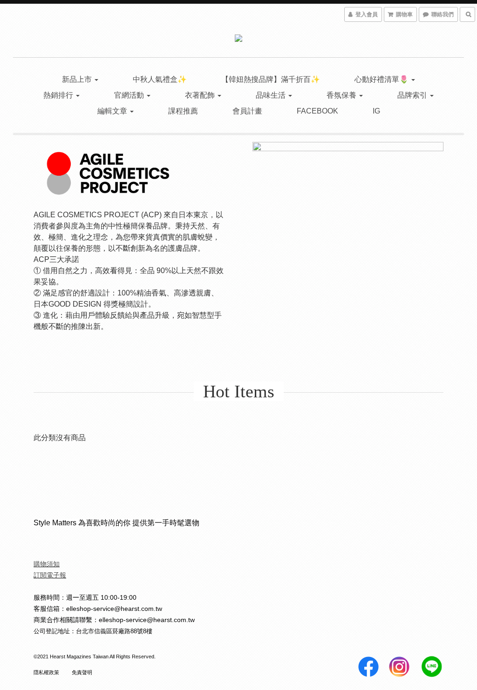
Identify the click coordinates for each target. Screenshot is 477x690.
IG (376, 111)
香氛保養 (342, 95)
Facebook (317, 111)
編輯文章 (113, 111)
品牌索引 (413, 95)
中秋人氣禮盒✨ (160, 79)
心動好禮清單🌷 (382, 79)
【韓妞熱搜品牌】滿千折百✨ (270, 79)
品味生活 (271, 95)
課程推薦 (183, 111)
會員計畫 (247, 111)
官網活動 (130, 95)
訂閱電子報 (50, 575)
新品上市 (78, 79)
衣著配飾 (201, 95)
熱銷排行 (59, 95)
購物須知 (47, 564)
